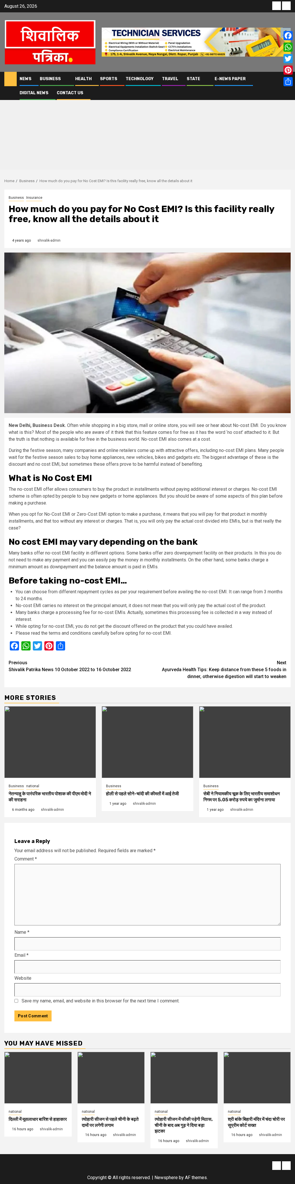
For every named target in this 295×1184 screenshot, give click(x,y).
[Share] (288, 81)
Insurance (34, 198)
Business (50, 78)
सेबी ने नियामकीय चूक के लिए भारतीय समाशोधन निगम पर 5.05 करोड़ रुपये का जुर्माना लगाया (241, 796)
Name (21, 932)
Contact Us (70, 93)
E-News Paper (230, 78)
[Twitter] (288, 58)
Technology (140, 78)
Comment (25, 859)
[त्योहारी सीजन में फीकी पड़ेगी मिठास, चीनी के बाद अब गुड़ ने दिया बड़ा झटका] (184, 1078)
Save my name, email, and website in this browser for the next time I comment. (100, 1001)
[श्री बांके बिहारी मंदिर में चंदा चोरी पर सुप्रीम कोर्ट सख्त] (257, 1078)
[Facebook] (288, 35)
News (25, 78)
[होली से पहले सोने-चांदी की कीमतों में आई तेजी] (147, 742)
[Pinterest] (288, 70)
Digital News (34, 93)
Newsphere (166, 1177)
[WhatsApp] (288, 47)
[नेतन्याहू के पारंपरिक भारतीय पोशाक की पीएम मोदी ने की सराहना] (50, 742)
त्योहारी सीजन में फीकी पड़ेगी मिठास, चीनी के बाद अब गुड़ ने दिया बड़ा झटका (184, 1125)
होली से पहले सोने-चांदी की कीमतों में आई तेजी (142, 793)
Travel (170, 78)
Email (21, 955)
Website (22, 978)
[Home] (10, 79)
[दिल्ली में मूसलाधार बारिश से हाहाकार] (38, 1078)
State (193, 78)
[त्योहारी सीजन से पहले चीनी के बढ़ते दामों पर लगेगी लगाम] (111, 1078)
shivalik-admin (48, 240)
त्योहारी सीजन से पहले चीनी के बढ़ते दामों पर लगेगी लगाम (110, 1122)
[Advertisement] (147, 129)
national (32, 786)
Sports (108, 78)
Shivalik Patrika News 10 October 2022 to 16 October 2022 (70, 666)
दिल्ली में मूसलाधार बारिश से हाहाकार (38, 1119)
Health (83, 78)
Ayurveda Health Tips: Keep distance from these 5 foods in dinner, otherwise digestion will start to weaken (224, 669)
